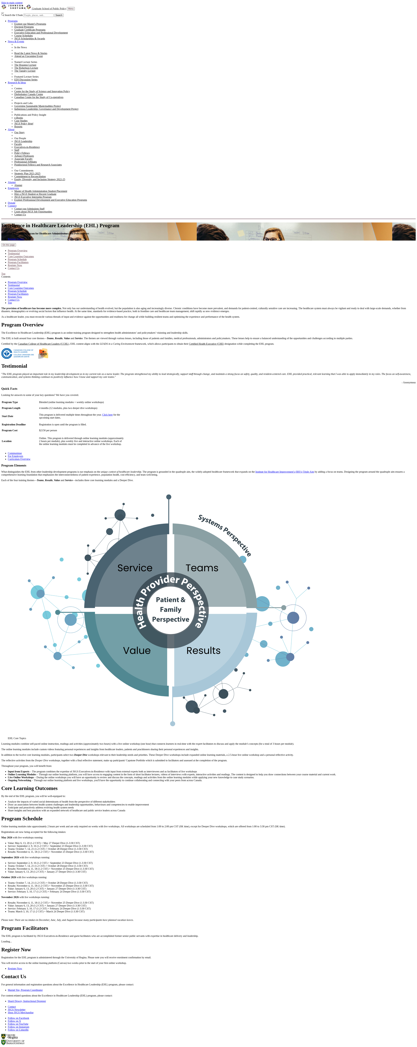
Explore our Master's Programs (30, 23)
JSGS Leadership (23, 141)
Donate (11, 202)
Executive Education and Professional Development (41, 32)
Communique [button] (15, 453)
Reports (18, 126)
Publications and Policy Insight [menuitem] (30, 114)
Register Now (15, 265)
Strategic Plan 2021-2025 (27, 173)
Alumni (12, 182)
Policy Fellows (22, 153)
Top (10, 302)
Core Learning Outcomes (21, 256)
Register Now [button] (15, 968)
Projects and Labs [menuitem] (23, 103)
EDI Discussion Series (25, 79)
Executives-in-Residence (27, 147)
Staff (16, 150)
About (11, 129)
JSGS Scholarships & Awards (29, 38)
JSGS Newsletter (16, 1009)
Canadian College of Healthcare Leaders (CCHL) (43, 343)
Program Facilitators (18, 262)
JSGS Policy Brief (23, 123)
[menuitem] (212, 30)
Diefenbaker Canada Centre (28, 94)
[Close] (2, 12)
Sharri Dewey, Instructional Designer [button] (27, 1001)
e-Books (18, 117)
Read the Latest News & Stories (30, 53)
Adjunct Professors (24, 156)
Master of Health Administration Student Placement (40, 191)
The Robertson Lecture (26, 67)
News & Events (16, 41)
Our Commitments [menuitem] (23, 170)
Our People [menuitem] (20, 138)
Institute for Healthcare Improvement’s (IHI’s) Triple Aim (284, 471)
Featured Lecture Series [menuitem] (26, 76)
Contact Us (20, 214)
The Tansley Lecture (25, 70)
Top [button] (3, 273)
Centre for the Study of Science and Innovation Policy (42, 91)
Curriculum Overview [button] (19, 459)
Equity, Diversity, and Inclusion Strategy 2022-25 (39, 179)
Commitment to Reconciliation (30, 176)
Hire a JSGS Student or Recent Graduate (35, 194)
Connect (12, 205)
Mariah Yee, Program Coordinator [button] (25, 990)
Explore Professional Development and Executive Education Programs (50, 200)
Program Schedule (17, 259)
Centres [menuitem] (18, 88)
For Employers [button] (15, 456)
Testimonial (14, 253)
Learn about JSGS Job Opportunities (33, 211)
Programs (13, 21)
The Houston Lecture (25, 65)
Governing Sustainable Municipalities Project (37, 106)
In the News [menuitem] (20, 47)
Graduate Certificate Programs (29, 29)
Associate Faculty (23, 158)
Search (59, 15)
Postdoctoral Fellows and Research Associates (38, 164)
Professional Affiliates (25, 161)
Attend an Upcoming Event (28, 56)
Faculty (18, 144)
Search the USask (14, 15)
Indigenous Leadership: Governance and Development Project (46, 109)
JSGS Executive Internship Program (32, 197)
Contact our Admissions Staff (29, 208)
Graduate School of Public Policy (49, 8)
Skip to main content (11, 2)
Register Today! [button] (16, 239)
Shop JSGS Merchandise (21, 1012)
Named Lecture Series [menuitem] (25, 62)
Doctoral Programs (24, 26)
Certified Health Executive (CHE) (206, 343)
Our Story (19, 132)
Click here (107, 414)
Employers (13, 188)
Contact (12, 1006)
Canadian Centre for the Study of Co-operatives (38, 97)
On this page (9, 245)
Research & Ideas (17, 82)
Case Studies (21, 120)
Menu (70, 8)
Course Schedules (23, 35)
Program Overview (18, 250)
